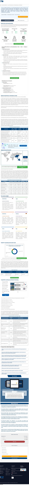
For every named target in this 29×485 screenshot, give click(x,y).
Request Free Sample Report (23, 167)
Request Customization (23, 145)
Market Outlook (4, 447)
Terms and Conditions (7, 471)
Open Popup (1, 484)
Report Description (7, 20)
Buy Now (14, 441)
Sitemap (2, 473)
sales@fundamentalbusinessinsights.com (16, 475)
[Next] (26, 286)
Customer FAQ (8, 473)
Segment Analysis (4, 452)
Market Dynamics (4, 449)
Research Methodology (1, 471)
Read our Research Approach (15, 277)
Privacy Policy (8, 469)
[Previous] (10, 286)
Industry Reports (3, 468)
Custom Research (3, 469)
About (7, 468)
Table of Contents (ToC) (21, 20)
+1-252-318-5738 (15, 473)
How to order (8, 474)
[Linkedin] (13, 478)
